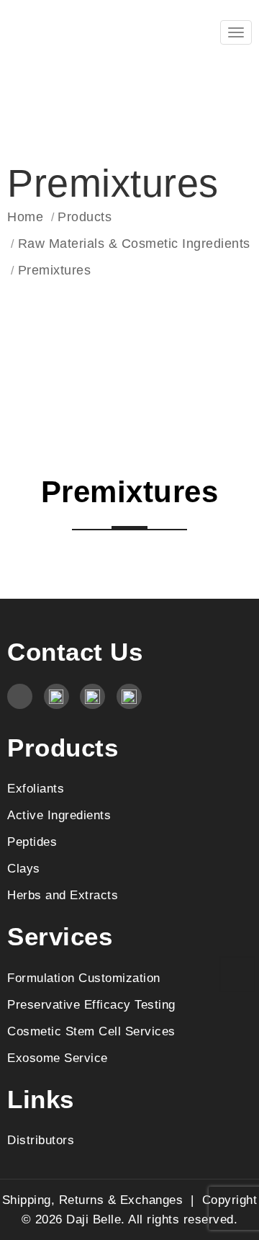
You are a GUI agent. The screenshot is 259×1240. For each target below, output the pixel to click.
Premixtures (54, 270)
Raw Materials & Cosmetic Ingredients (134, 243)
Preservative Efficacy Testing (91, 1004)
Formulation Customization (83, 978)
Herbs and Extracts (62, 895)
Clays (23, 868)
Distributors (40, 1140)
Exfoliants (35, 788)
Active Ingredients (59, 815)
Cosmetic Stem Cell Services (91, 1031)
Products (85, 217)
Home (25, 217)
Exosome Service (57, 1058)
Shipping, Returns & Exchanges (92, 1199)
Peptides (32, 841)
